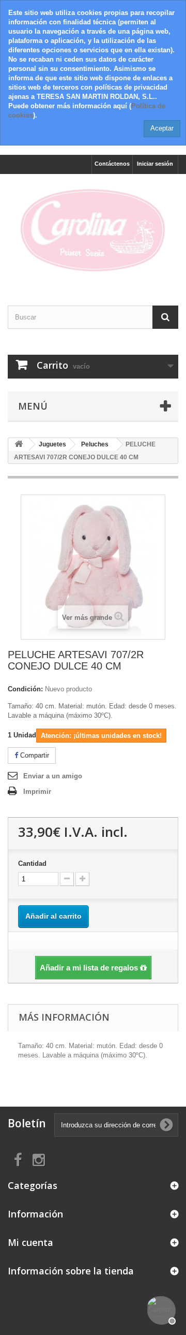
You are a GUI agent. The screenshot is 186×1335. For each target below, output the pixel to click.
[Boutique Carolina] (93, 231)
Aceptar (162, 128)
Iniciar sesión (155, 164)
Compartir (33, 755)
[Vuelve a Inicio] (18, 444)
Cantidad (32, 863)
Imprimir (37, 791)
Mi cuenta (30, 1242)
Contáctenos (112, 164)
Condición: (25, 689)
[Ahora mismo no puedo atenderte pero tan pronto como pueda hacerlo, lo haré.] (160, 1309)
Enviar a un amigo (52, 776)
